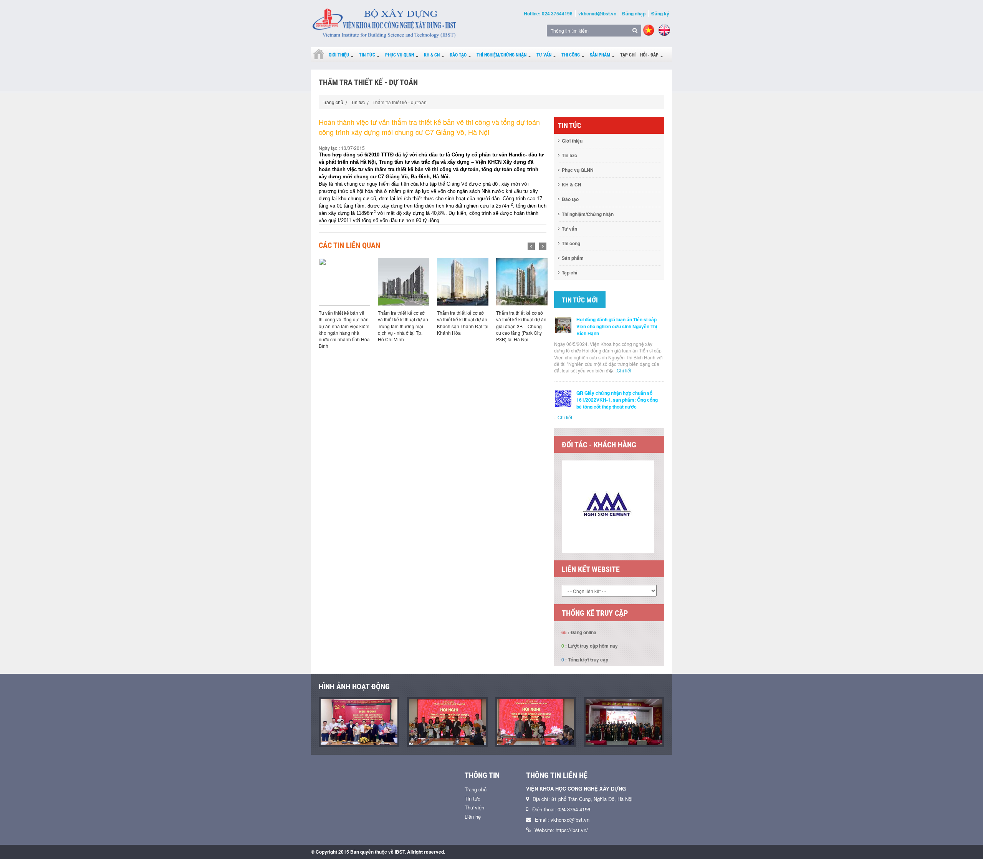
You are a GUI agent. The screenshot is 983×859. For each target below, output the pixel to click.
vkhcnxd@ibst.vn (597, 13)
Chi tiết (624, 370)
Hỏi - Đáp (649, 55)
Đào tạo (458, 55)
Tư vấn (543, 55)
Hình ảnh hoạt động (354, 686)
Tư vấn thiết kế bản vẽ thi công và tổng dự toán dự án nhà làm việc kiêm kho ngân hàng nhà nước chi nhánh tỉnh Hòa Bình (344, 329)
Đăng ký (660, 13)
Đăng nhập (633, 13)
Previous (531, 246)
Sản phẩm (600, 55)
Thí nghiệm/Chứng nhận (501, 55)
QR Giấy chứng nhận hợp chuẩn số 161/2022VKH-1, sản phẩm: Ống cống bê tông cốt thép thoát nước (617, 399)
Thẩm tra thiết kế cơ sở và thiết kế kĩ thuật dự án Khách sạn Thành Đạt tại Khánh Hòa (462, 322)
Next (542, 246)
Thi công (570, 55)
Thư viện (474, 807)
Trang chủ (333, 102)
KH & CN (432, 55)
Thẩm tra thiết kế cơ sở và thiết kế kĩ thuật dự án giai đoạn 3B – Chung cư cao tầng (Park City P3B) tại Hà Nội (521, 325)
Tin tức (367, 55)
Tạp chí (627, 55)
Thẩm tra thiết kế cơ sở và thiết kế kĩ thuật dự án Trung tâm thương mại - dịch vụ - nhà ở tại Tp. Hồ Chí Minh (403, 325)
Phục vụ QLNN (399, 55)
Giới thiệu (339, 55)
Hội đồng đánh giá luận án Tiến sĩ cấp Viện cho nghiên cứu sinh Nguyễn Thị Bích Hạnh (616, 326)
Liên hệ (473, 816)
